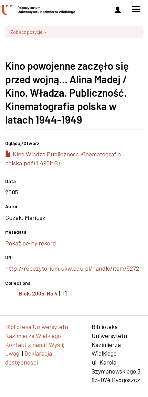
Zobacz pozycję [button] (26, 32)
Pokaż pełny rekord (30, 243)
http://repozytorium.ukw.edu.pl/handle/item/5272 (72, 268)
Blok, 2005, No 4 (38, 293)
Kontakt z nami (25, 344)
